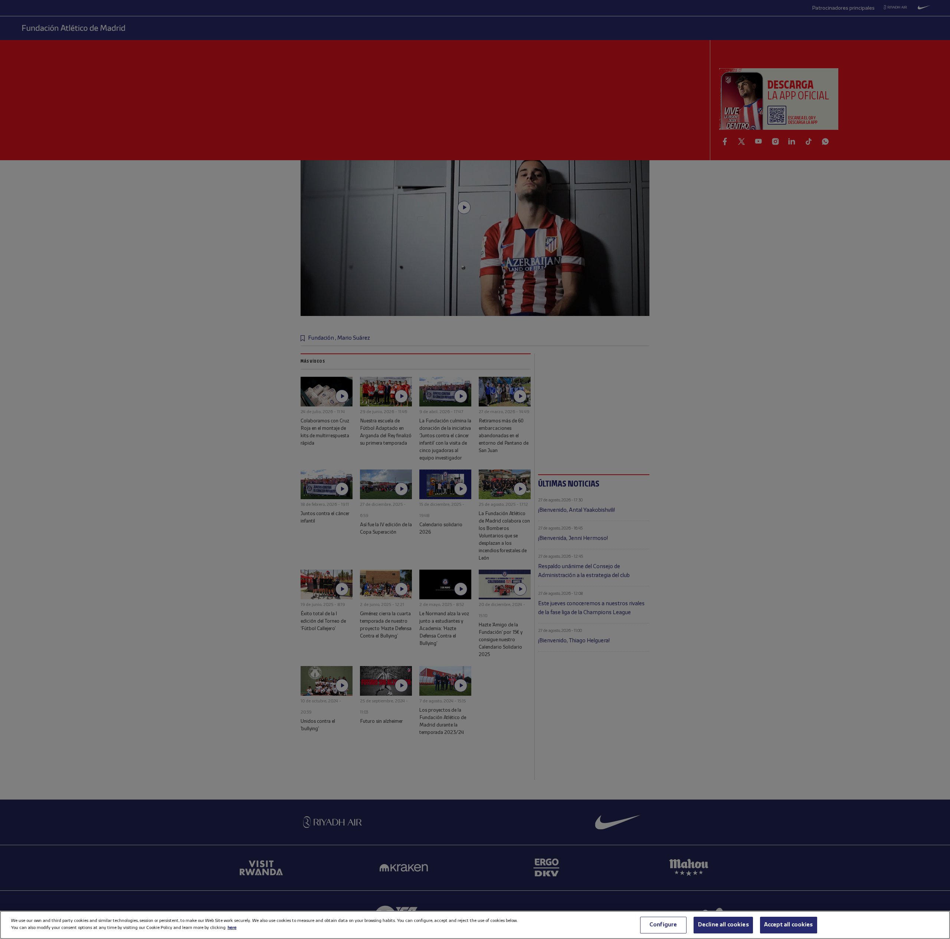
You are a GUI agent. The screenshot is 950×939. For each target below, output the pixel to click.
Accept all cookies (788, 925)
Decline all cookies (723, 925)
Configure (663, 925)
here (231, 928)
